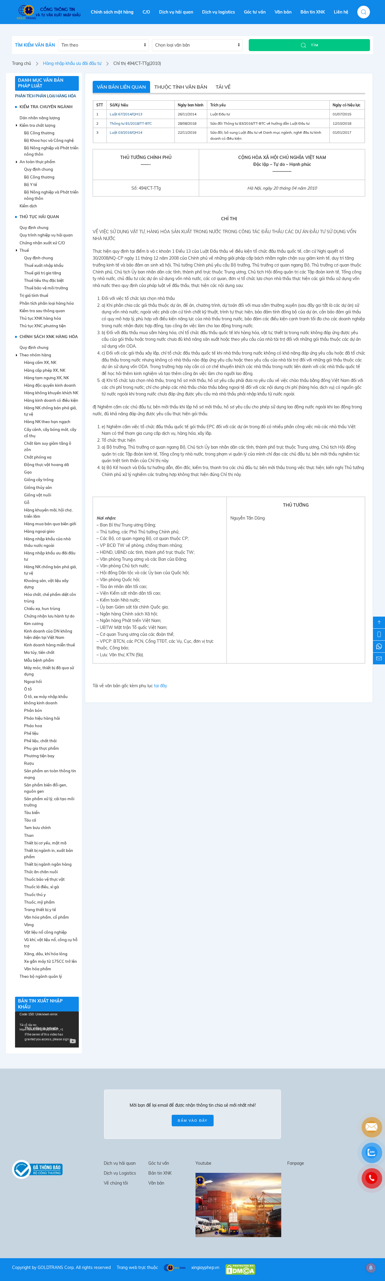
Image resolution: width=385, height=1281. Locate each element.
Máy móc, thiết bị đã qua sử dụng (49, 670)
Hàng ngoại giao (39, 531)
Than (29, 835)
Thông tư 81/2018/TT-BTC (131, 123)
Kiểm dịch (28, 205)
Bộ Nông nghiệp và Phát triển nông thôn (51, 151)
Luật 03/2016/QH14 (126, 132)
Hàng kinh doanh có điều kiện (51, 400)
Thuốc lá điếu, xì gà (41, 886)
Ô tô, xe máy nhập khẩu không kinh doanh (46, 699)
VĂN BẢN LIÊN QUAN (121, 87)
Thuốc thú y (35, 894)
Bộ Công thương (39, 132)
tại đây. (161, 685)
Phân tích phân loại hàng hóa (45, 96)
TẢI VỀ (223, 87)
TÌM (314, 45)
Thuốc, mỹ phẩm (39, 902)
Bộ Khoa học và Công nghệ (49, 140)
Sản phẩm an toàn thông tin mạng (50, 773)
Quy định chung (38, 169)
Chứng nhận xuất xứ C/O (42, 242)
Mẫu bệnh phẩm (39, 660)
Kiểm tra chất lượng (37, 125)
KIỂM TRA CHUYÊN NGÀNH (46, 106)
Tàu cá (30, 820)
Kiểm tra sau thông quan (42, 310)
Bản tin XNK (312, 12)
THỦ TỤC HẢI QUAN (39, 216)
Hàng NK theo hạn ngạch (47, 421)
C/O (146, 12)
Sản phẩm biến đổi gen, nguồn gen (45, 788)
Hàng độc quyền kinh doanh (50, 385)
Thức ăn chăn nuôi (41, 871)
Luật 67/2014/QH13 (126, 114)
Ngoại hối (33, 681)
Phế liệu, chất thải (40, 740)
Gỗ (26, 502)
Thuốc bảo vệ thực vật (44, 879)
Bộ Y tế (30, 184)
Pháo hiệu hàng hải (42, 718)
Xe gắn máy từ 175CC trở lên (50, 961)
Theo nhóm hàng (35, 354)
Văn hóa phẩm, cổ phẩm (46, 917)
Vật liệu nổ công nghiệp (45, 932)
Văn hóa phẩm (37, 968)
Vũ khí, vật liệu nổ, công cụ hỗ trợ (51, 942)
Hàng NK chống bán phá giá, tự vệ (50, 410)
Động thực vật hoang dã (46, 464)
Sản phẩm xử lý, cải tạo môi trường (49, 801)
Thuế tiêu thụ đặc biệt (44, 280)
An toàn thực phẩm (37, 161)
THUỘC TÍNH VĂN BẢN (180, 87)
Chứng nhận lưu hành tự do (49, 616)
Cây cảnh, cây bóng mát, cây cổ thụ (50, 432)
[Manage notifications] (371, 1268)
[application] (47, 1029)
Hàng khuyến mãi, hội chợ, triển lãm (48, 513)
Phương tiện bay (39, 755)
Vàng (29, 924)
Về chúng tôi (116, 1183)
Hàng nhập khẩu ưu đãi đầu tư (72, 63)
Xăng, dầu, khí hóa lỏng (45, 953)
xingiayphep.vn (205, 1267)
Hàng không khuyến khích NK (51, 392)
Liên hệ (341, 12)
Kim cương (33, 623)
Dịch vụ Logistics (120, 1173)
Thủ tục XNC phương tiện (43, 325)
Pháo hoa (33, 725)
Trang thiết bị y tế (40, 909)
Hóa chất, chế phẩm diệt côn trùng (50, 597)
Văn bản (283, 12)
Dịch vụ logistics (218, 12)
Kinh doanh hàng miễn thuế (49, 644)
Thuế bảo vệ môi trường (46, 287)
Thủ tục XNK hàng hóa (40, 318)
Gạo (28, 472)
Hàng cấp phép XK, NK (44, 370)
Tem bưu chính (37, 827)
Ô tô (28, 689)
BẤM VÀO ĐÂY (193, 1120)
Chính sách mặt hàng (112, 12)
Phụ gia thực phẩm (41, 748)
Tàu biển (32, 812)
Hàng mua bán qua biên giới (50, 523)
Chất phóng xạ (37, 457)
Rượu (29, 763)
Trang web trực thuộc (137, 1267)
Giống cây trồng (39, 479)
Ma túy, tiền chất (39, 652)
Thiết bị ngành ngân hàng (48, 864)
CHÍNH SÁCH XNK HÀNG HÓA (49, 336)
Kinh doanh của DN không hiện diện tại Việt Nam (48, 634)
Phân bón (33, 710)
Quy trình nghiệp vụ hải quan (46, 235)
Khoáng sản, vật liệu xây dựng (46, 583)
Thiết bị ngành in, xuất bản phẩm (48, 853)
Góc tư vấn (255, 12)
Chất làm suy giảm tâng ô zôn (47, 446)
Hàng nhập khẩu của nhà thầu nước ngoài (47, 541)
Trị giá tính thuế (34, 295)
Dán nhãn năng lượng (40, 117)
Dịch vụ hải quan (176, 12)
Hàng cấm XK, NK (40, 362)
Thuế (24, 250)
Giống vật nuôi (37, 495)
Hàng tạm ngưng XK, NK (46, 377)
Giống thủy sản (38, 487)
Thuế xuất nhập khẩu (43, 265)
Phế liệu (31, 733)
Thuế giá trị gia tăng (42, 272)
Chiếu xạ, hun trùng (42, 608)
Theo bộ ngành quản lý (41, 976)
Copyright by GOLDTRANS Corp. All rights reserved (61, 1267)
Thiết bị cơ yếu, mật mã (45, 842)
